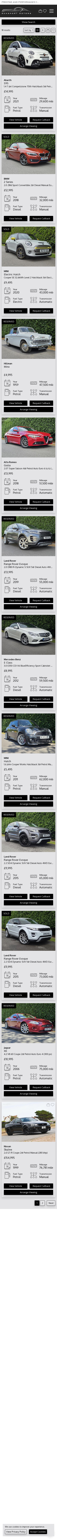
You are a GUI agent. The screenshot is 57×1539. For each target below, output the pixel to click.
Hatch (7, 761)
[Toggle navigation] (51, 11)
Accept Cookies (38, 1531)
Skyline (8, 1149)
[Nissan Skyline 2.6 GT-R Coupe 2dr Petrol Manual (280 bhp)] (28, 1121)
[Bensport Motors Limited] (16, 11)
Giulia (7, 465)
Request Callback (41, 119)
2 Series (8, 181)
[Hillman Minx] (28, 338)
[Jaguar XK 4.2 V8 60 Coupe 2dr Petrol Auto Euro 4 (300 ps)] (28, 1023)
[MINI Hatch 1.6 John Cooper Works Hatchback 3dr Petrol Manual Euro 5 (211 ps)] (28, 733)
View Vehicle (15, 119)
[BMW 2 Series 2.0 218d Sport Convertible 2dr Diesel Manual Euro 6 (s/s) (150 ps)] (28, 154)
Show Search (28, 22)
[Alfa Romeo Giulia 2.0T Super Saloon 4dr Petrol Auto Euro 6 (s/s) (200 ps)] (28, 437)
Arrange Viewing (28, 126)
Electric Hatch (12, 274)
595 (6, 83)
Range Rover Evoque (16, 563)
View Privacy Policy (15, 1531)
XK (5, 1050)
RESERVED (8, 38)
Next (51, 1203)
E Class (8, 662)
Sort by (27, 30)
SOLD (6, 136)
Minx (7, 366)
